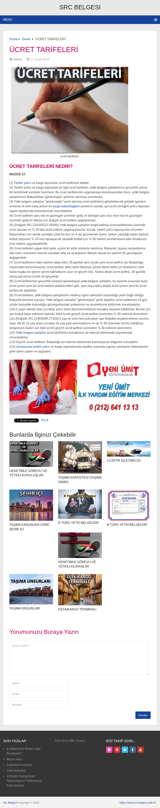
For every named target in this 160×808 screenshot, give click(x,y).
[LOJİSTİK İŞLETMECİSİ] (129, 449)
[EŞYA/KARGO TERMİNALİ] (80, 589)
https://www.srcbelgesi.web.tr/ (138, 802)
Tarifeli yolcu (22, 182)
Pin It (44, 420)
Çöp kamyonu (16, 770)
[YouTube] (140, 750)
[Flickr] (109, 750)
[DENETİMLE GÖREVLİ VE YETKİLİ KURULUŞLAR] (31, 454)
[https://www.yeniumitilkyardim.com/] (80, 413)
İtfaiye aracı (14, 759)
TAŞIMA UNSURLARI (24, 608)
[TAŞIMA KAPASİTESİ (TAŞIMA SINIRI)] (80, 457)
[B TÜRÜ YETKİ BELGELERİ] (129, 505)
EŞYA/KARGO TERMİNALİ (77, 609)
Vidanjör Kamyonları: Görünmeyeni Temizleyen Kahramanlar (24, 780)
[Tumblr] (133, 750)
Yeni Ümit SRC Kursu (70, 740)
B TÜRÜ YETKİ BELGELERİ (127, 524)
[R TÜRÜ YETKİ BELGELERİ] (80, 504)
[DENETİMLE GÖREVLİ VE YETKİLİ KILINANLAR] (80, 545)
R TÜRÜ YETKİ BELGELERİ (78, 522)
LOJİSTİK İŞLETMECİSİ (124, 460)
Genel (17, 59)
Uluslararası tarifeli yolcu (33, 346)
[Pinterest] (117, 750)
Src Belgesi (80, 7)
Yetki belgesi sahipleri (30, 332)
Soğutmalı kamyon (19, 764)
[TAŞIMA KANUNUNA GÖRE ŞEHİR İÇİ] (31, 505)
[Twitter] (125, 750)
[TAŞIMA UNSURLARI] (31, 589)
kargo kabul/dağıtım (66, 206)
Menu (7, 19)
